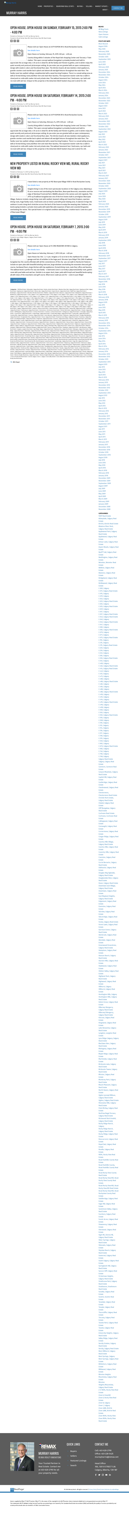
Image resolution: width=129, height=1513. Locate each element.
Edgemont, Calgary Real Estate (45, 318)
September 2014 (105, 331)
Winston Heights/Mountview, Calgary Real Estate (52, 355)
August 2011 (103, 426)
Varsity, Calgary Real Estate (109, 1349)
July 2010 (102, 460)
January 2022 (103, 150)
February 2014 (104, 349)
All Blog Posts (103, 29)
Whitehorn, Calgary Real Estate (71, 353)
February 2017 (104, 276)
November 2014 (104, 326)
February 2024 (104, 93)
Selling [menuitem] (89, 6)
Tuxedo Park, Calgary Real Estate (81, 349)
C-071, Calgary (56, 298)
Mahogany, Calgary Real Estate (81, 329)
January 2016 (103, 300)
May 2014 (102, 341)
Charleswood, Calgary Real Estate (29, 310)
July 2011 (102, 429)
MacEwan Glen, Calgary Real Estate (63, 329)
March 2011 (103, 439)
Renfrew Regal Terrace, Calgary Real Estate (72, 334)
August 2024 (103, 80)
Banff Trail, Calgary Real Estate (78, 291)
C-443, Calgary (34, 301)
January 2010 (103, 476)
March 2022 (103, 145)
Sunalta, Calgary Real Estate (67, 348)
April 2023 (102, 111)
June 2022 (102, 137)
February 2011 (104, 442)
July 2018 (102, 243)
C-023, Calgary (69, 294)
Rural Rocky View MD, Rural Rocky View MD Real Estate (34, 38)
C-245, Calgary (43, 299)
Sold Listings (103, 37)
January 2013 (103, 382)
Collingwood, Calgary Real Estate (70, 311)
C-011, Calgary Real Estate (42, 294)
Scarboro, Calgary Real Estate (38, 342)
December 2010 (104, 447)
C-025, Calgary (104, 604)
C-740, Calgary (66, 306)
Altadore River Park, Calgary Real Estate (69, 289)
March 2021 (103, 173)
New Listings (103, 32)
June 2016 (102, 287)
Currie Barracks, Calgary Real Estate (54, 315)
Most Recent (103, 44)
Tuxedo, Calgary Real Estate (17, 351)
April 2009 (102, 496)
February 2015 (104, 318)
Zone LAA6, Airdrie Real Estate (64, 356)
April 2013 (102, 375)
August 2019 (103, 220)
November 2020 (104, 183)
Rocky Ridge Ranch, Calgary (32, 336)
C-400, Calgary (81, 299)
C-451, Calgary (42, 301)
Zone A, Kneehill (88, 355)
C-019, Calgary (61, 294)
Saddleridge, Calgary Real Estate (63, 341)
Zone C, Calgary (41, 356)
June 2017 (102, 266)
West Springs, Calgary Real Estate (53, 353)
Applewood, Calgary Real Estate (25, 291)
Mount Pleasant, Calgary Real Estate (42, 332)
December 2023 (104, 98)
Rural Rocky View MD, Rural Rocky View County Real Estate (63, 339)
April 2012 (102, 406)
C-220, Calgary (27, 299)
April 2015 (102, 313)
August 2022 (103, 132)
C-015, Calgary (53, 294)
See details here (34, 50)
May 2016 (102, 289)
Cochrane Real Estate (38, 311)
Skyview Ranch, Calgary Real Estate (82, 344)
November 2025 (104, 54)
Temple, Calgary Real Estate (33, 349)
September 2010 (105, 455)
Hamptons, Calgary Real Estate (58, 322)
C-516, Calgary (80, 305)
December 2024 (104, 72)
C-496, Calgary (75, 303)
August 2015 (103, 302)
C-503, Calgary (18, 305)
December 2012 (104, 385)
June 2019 (102, 225)
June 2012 (102, 401)
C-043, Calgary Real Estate (66, 296)
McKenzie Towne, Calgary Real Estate (70, 330)
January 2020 (103, 207)
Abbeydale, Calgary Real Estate (35, 289)
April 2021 (102, 170)
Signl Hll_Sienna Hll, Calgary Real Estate (27, 344)
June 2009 (102, 491)
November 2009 (104, 481)
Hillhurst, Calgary (14, 325)
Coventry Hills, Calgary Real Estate (19, 315)
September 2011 (104, 424)
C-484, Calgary (88, 301)
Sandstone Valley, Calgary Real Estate (20, 342)
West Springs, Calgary (38, 353)
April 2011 (102, 437)
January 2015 (103, 320)
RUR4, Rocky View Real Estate (54, 337)
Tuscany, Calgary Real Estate (65, 349)
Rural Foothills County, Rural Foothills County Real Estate (108, 1167)
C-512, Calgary (64, 305)
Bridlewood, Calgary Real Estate (18, 294)
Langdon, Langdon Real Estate (25, 329)
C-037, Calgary (41, 296)
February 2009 (104, 501)
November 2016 (104, 279)
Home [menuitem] (40, 6)
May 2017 (102, 269)
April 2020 (102, 201)
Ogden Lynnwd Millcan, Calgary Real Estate (81, 332)
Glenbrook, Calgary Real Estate (80, 320)
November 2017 (104, 256)
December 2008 (104, 507)
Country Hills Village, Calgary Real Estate (61, 313)
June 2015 (102, 307)
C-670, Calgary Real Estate (47, 306)
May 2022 (102, 139)
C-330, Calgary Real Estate (62, 299)
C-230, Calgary (35, 299)
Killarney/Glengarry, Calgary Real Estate (37, 327)
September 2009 (105, 483)
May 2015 (102, 310)
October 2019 (103, 214)
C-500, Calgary (104, 710)
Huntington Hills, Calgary (41, 325)
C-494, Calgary (53, 303)
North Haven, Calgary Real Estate (61, 332)
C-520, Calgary (28, 306)
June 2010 (102, 463)
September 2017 (105, 258)
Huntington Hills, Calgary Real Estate (58, 325)
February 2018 (104, 253)
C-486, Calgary (14, 303)
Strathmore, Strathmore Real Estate (49, 348)
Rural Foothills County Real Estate (71, 337)
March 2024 (103, 90)
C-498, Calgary (83, 303)
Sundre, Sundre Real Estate (82, 348)
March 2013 (103, 377)
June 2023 (102, 108)
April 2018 (102, 248)
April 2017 (102, 271)
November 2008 (104, 509)
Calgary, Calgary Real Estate (24, 308)
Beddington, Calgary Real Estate (18, 292)
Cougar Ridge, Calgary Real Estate (41, 313)
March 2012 (103, 408)
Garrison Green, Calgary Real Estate (62, 320)
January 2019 (103, 238)
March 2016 (103, 295)
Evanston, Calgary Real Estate (61, 318)
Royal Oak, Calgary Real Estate (22, 337)
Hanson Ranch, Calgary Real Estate (75, 322)
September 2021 (105, 158)
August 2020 (103, 191)
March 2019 (103, 232)
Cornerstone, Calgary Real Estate (23, 313)
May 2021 (102, 168)
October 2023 (103, 103)
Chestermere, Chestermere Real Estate (49, 310)
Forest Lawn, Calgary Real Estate (44, 320)
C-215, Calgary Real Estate (108, 645)
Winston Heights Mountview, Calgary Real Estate (27, 355)
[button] (118, 8)
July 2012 (102, 398)
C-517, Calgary (87, 305)
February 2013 (104, 380)
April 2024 (102, 88)
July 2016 (102, 284)
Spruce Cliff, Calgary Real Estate (72, 346)
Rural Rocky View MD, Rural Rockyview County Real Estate (39, 341)
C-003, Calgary (31, 294)
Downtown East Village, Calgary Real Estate (67, 317)
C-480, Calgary (58, 301)
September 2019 (105, 217)
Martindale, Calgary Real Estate (33, 330)
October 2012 (103, 390)
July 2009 (102, 488)
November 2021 (104, 152)
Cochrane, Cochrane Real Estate (53, 311)
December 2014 (104, 323)
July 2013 (102, 367)
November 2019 (104, 212)
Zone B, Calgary (32, 356)
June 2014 (102, 338)
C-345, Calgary (73, 299)
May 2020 (102, 199)
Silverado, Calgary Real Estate (64, 344)
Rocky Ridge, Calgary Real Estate (69, 336)
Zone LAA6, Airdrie (51, 356)
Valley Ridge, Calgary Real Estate (54, 351)
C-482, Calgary (81, 301)
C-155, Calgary (78, 298)
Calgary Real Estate (106, 759)
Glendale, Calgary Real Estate (18, 322)
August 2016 (103, 282)
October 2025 (103, 57)
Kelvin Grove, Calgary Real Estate (76, 325)
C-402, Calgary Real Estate (108, 666)
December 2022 (104, 121)
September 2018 (105, 240)
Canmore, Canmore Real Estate (40, 308)
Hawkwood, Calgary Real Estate (29, 324)
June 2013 (102, 369)
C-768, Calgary (82, 306)
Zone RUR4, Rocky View (79, 356)
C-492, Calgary (45, 303)
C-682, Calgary (58, 306)
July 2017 (102, 263)
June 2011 (102, 432)
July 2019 (102, 222)
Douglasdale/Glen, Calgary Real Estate (31, 317)
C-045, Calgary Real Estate (108, 622)
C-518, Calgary (104, 736)
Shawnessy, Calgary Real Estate (72, 342)
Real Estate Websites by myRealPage (108, 1489)
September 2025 (105, 59)
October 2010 (103, 452)
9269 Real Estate (21, 289)
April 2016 (102, 292)
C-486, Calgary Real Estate (26, 303)
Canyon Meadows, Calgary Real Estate (59, 308)
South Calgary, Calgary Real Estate (35, 346)
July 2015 (102, 305)
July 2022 (102, 134)
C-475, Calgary (50, 301)
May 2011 (102, 434)
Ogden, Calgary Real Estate (17, 334)
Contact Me (118, 8)
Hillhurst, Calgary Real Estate (27, 325)
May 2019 (102, 227)
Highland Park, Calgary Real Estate (65, 324)
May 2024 (102, 85)
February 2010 (104, 473)
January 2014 (103, 351)
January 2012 (103, 414)
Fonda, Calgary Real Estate (28, 320)
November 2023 (104, 101)
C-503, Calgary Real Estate (29, 305)
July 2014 (102, 336)
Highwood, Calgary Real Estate (83, 324)
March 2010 (103, 470)
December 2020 (104, 181)
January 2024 (103, 95)
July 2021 (102, 163)
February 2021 (104, 176)
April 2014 (102, 344)
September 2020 (105, 189)
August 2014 (103, 333)
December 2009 (104, 478)
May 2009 (102, 494)
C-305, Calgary (51, 299)
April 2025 (102, 64)
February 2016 (104, 297)
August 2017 (103, 261)
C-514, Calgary (72, 305)
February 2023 (104, 116)
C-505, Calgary (40, 305)
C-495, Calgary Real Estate (64, 303)
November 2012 (104, 388)
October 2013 (103, 359)
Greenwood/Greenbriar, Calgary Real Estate (37, 322)
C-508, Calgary (49, 305)
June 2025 (102, 62)
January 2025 (103, 70)
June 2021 (102, 165)
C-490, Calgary (37, 303)
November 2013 (104, 357)
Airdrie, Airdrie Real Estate (51, 289)
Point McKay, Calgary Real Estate (52, 334)
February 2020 (104, 204)
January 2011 (103, 445)
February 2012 (104, 411)
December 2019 (104, 209)
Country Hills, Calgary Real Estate (80, 313)
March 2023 (103, 114)
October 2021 (103, 155)
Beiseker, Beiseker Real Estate (36, 292)
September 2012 (105, 393)
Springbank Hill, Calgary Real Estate (54, 346)
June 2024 (102, 83)
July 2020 (102, 194)
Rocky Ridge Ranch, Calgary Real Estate (50, 336)
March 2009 (103, 499)
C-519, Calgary (20, 306)
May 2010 (102, 465)
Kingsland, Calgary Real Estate (71, 327)
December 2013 (104, 354)
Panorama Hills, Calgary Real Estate (34, 334)
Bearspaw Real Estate (65, 6)
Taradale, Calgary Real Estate (17, 349)
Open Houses (103, 34)
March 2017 (103, 274)
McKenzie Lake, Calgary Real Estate (51, 330)
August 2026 (103, 46)
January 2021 (103, 178)
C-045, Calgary (77, 296)
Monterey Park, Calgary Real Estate (23, 332)
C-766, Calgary (74, 306)
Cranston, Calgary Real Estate (36, 315)
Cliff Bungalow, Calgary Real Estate (23, 311)
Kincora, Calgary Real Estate (55, 327)
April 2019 (102, 230)
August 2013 (103, 364)
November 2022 (104, 124)
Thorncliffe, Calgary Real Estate (49, 349)
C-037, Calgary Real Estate (52, 296)
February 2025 (104, 67)
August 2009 (103, 486)
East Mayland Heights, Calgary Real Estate (25, 318)
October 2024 (103, 77)
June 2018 (102, 245)
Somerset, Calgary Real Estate (18, 346)
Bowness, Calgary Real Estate (67, 292)
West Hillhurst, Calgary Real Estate (23, 353)
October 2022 (103, 126)
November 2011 (104, 419)
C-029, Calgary (33, 296)
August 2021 (103, 160)
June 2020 (102, 196)
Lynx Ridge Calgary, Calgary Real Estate (29, 237)
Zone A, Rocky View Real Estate (19, 356)
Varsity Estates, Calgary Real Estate (73, 351)
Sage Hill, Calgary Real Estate (80, 341)
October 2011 (103, 421)
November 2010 (104, 450)
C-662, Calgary (36, 306)
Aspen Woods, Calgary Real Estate (61, 291)
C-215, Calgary (86, 298)
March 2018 (103, 251)
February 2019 (104, 235)
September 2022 (105, 129)
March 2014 (103, 346)
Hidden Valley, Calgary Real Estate (47, 324)
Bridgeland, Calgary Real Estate (84, 292)
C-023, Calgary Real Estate (81, 294)
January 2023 (103, 119)
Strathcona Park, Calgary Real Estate (30, 348)
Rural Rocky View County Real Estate (38, 339)
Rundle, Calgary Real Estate (38, 337)
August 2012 (103, 395)
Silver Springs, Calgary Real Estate (47, 344)
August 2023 (103, 106)
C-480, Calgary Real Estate (70, 301)
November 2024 (104, 75)
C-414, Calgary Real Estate (23, 301)
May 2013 (102, 372)
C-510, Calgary (56, 305)
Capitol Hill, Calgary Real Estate (78, 308)
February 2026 (104, 51)
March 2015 (103, 315)
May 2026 (102, 49)
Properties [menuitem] (48, 6)
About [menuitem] (104, 10)
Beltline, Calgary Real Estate (51, 292)
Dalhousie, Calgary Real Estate (71, 315)
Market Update (101, 6)
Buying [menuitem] (80, 6)
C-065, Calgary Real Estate (37, 298)
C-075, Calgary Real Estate (67, 298)
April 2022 (102, 142)
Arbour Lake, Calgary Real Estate (43, 291)
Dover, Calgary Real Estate (49, 317)
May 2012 (102, 403)
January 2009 (103, 504)
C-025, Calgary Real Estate (21, 296)
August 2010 (103, 457)
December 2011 (104, 416)
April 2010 (102, 468)
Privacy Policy (93, 1489)
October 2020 (103, 186)
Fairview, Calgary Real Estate (77, 318)
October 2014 (103, 328)
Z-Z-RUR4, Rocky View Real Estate (74, 355)
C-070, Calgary (48, 298)
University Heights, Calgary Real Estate (35, 351)
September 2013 (105, 362)
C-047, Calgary (18, 298)
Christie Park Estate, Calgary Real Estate (70, 310)
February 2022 (104, 147)
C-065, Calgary (26, 298)
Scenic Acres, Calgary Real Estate (55, 342)
